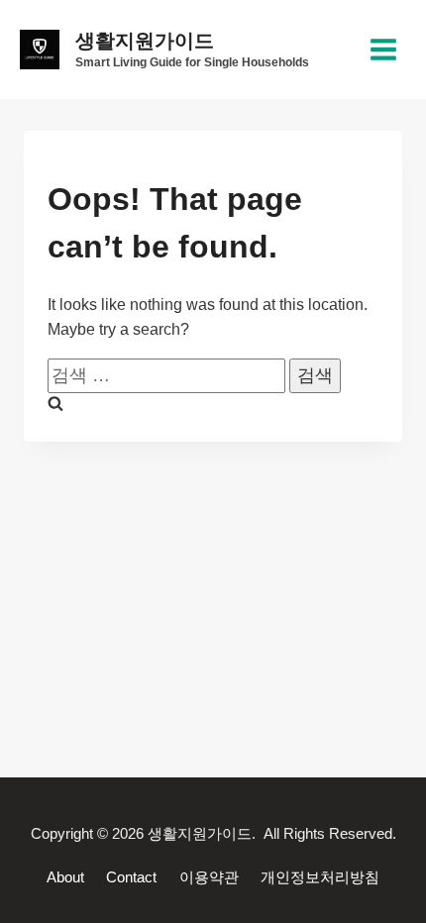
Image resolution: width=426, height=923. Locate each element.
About (65, 877)
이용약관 (209, 877)
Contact (131, 877)
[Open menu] (383, 49)
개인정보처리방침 (320, 877)
